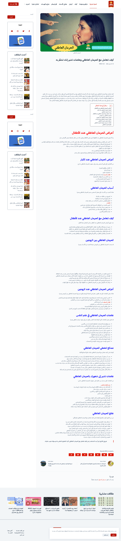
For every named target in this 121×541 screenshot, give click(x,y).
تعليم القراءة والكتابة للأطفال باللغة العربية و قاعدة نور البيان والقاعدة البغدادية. (107, 511)
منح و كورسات (45, 4)
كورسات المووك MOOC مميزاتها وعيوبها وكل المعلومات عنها (34, 510)
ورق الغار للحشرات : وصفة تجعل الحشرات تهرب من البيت (16, 97)
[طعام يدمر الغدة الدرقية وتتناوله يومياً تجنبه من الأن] (26, 82)
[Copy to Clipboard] (71, 454)
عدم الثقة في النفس (105, 385)
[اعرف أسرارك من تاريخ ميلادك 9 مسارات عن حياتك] (87, 501)
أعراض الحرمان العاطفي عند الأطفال (102, 108)
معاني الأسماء (63, 4)
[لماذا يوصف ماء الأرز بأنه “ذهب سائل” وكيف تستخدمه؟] (26, 88)
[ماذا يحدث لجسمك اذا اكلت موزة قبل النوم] (26, 75)
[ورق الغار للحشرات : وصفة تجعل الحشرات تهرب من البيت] (26, 96)
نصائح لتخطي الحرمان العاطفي (104, 121)
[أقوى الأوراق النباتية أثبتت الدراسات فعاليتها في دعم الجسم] (26, 60)
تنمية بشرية (93, 4)
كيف (75, 4)
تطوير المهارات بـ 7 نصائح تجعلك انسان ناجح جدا (52, 509)
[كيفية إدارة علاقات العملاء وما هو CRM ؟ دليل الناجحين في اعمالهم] (15, 501)
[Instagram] (17, 31)
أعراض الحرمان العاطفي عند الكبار (104, 110)
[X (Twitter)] (104, 454)
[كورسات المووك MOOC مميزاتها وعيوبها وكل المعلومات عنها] (33, 501)
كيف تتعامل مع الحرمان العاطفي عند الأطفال (102, 114)
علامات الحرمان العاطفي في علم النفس (103, 119)
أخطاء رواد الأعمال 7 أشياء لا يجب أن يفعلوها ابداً (69, 509)
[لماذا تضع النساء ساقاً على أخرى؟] (26, 69)
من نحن (22, 535)
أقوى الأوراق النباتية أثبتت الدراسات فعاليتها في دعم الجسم (16, 61)
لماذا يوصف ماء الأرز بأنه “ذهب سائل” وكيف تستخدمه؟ (17, 88)
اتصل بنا (10, 533)
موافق (113, 535)
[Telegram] (84, 454)
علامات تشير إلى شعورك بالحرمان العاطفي (102, 123)
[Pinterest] (97, 454)
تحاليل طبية (35, 4)
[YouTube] (12, 31)
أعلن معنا (12, 4)
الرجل (70, 4)
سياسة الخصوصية (19, 533)
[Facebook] (111, 454)
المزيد (28, 4)
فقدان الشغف (106, 302)
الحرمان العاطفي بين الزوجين (105, 115)
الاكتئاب (108, 203)
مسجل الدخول (102, 480)
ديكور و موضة (83, 4)
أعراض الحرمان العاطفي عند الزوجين (103, 117)
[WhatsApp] (78, 454)
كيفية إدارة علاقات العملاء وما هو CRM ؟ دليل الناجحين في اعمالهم (16, 510)
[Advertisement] (77, 79)
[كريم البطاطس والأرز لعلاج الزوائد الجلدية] (26, 105)
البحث (31, 14)
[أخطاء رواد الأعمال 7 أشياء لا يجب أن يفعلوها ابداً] (69, 501)
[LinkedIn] (91, 454)
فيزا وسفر (54, 4)
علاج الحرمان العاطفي (106, 124)
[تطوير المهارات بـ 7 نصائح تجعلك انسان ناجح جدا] (51, 501)
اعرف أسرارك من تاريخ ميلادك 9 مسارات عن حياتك (87, 509)
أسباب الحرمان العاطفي (106, 112)
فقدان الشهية (107, 175)
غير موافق (106, 535)
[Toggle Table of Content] (110, 105)
